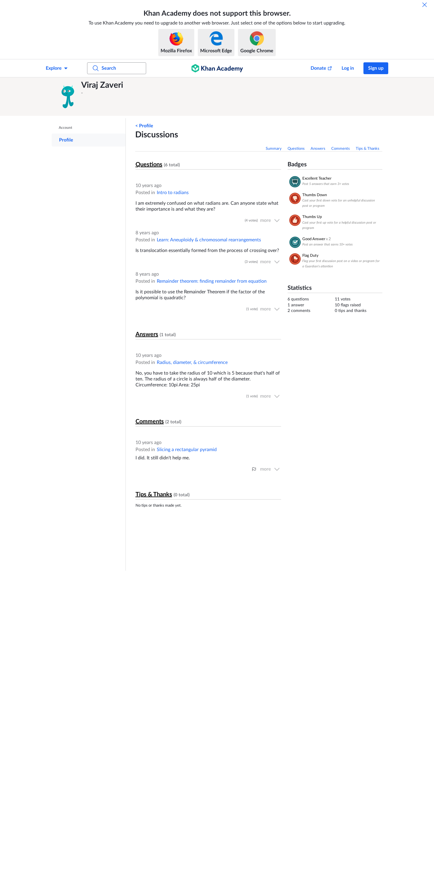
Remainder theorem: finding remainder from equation (212, 281)
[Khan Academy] (217, 68)
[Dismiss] (424, 4)
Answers (318, 149)
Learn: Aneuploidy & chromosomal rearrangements (209, 240)
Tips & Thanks (367, 149)
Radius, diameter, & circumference (192, 362)
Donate (318, 68)
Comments (340, 149)
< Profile (144, 125)
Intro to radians (173, 192)
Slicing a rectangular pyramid (187, 449)
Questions (296, 149)
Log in (348, 68)
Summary (274, 149)
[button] (68, 96)
